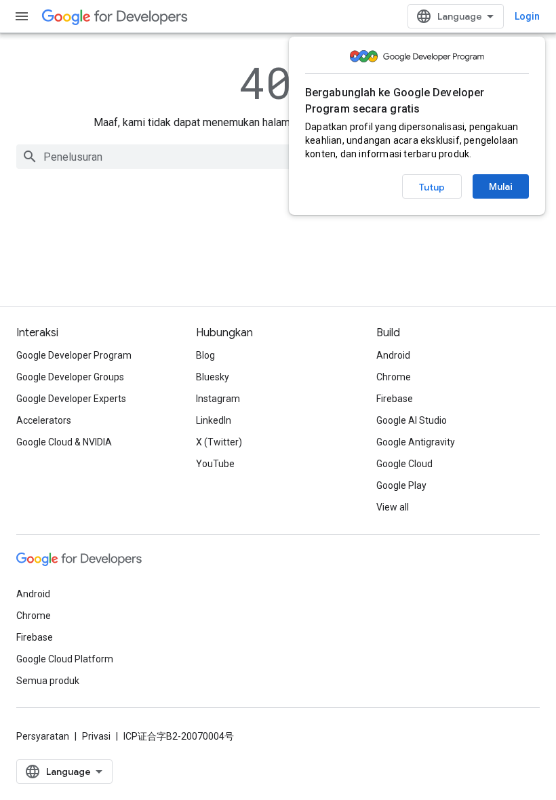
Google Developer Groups (70, 377)
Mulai (501, 186)
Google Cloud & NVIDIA (64, 442)
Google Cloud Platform (64, 659)
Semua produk (47, 680)
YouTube (215, 463)
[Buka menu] (21, 16)
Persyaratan (42, 736)
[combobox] (278, 156)
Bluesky (212, 377)
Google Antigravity (415, 442)
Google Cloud (404, 463)
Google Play (401, 485)
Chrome (393, 377)
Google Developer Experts (71, 398)
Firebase (394, 398)
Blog (205, 355)
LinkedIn (213, 420)
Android (393, 355)
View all (392, 507)
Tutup (432, 187)
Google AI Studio (411, 420)
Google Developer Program (74, 355)
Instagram (218, 398)
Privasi (96, 736)
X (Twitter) (219, 442)
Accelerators (43, 420)
